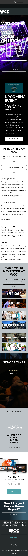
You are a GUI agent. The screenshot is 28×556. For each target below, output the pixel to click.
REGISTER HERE (14, 139)
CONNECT (14, 286)
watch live (14, 69)
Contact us (14, 63)
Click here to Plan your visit (14, 167)
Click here (14, 515)
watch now (20, 2)
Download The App (14, 491)
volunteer (23, 536)
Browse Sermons (14, 448)
